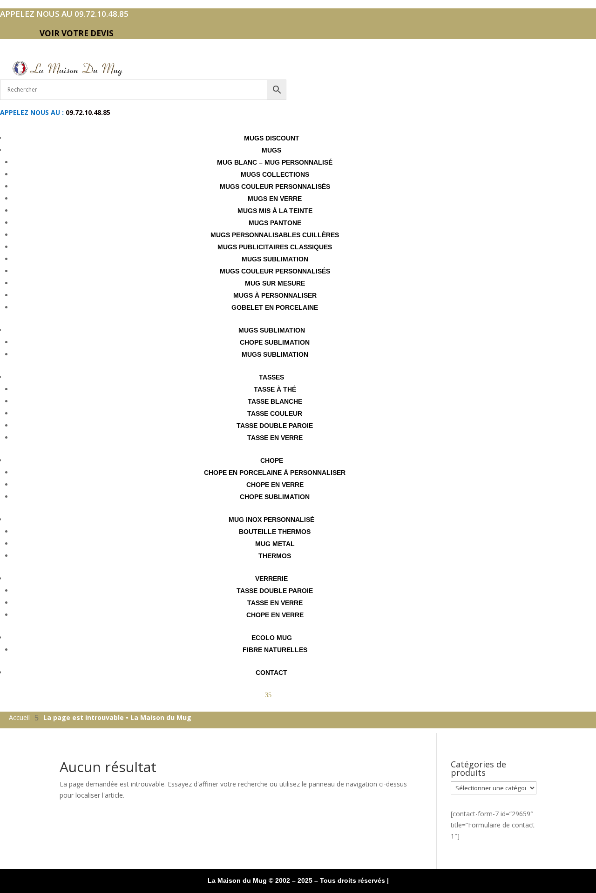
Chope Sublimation (275, 342)
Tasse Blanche (275, 401)
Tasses (271, 377)
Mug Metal (275, 543)
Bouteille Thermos (275, 531)
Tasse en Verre (275, 437)
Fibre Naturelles (275, 649)
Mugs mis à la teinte (274, 210)
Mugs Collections (275, 174)
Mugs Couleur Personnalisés (275, 186)
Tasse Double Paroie (275, 425)
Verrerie (271, 578)
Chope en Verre (275, 484)
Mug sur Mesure (275, 283)
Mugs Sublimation (275, 259)
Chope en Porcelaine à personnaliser (274, 472)
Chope (271, 460)
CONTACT (271, 672)
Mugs (271, 150)
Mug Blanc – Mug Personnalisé (274, 162)
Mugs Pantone (275, 223)
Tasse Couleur (274, 413)
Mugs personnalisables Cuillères (274, 235)
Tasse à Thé (275, 389)
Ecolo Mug (271, 637)
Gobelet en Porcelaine (274, 307)
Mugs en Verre (275, 198)
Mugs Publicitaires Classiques (274, 247)
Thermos (274, 556)
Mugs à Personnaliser (275, 295)
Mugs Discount (271, 138)
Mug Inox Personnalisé (271, 519)
